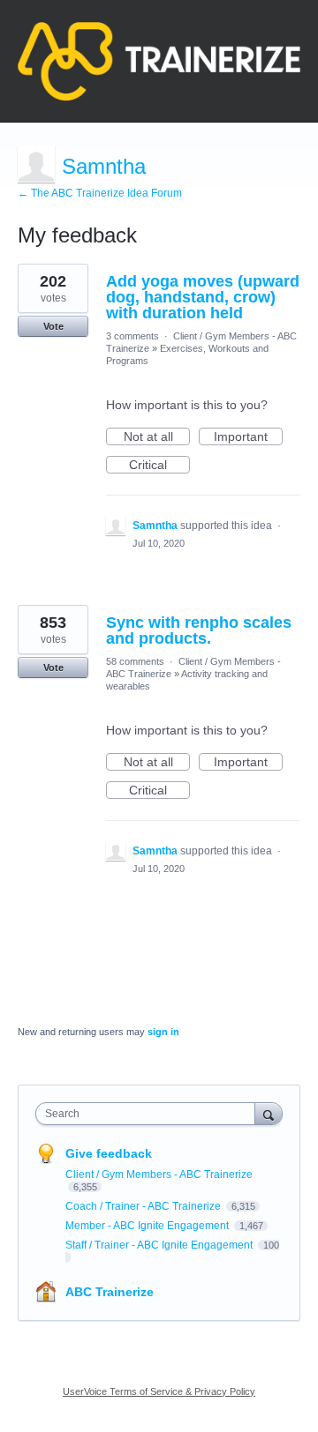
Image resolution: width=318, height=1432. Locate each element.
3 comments (132, 336)
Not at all (157, 437)
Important (248, 437)
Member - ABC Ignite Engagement (148, 1225)
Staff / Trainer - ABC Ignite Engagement (160, 1245)
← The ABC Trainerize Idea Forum (100, 193)
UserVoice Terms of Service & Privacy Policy (159, 1391)
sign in (163, 1031)
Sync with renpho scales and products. (199, 630)
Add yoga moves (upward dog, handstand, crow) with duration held (202, 297)
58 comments (135, 661)
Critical (159, 466)
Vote (53, 326)
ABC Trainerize (109, 1292)
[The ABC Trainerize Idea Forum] (159, 61)
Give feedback (108, 1153)
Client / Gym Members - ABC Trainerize (159, 1174)
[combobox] (149, 1114)
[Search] (268, 1113)
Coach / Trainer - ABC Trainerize (144, 1206)
